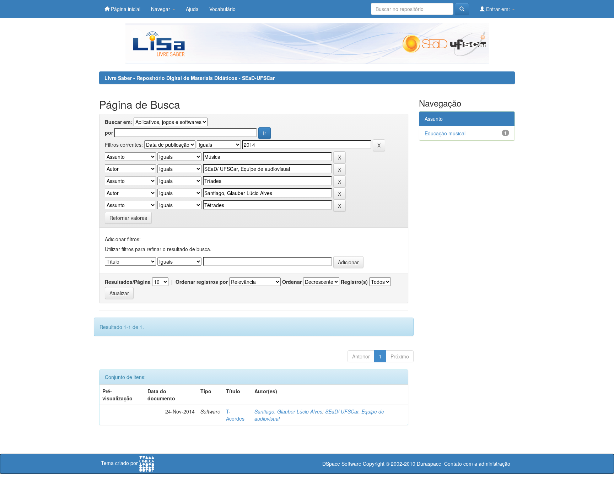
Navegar (161, 8)
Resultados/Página (128, 281)
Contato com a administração (477, 463)
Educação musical (445, 133)
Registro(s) (354, 281)
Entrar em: (498, 8)
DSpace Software (341, 463)
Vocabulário (222, 8)
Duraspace (429, 463)
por (109, 132)
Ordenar (292, 281)
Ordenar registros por (202, 281)
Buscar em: (118, 121)
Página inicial (124, 8)
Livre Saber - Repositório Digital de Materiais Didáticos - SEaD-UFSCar (189, 77)
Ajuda (192, 8)
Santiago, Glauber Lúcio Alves (288, 411)
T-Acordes (235, 415)
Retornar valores (128, 217)
